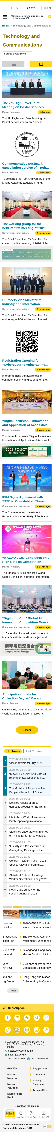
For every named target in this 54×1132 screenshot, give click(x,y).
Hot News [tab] (13, 751)
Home (5, 25)
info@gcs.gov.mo (17, 1055)
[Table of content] (4, 16)
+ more (45, 991)
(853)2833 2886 (16, 1058)
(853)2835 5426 (39, 1058)
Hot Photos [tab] (34, 751)
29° (34, 8)
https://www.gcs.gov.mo (20, 1051)
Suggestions (40, 1068)
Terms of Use (40, 1090)
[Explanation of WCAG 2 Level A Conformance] (47, 1126)
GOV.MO (12, 1068)
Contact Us (39, 1074)
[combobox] (17, 54)
